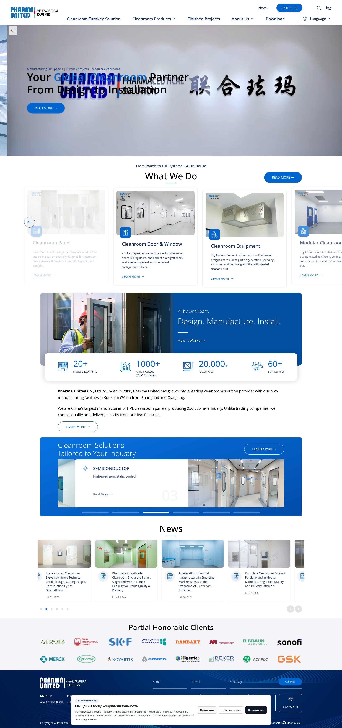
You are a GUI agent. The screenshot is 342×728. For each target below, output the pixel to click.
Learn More (57, 275)
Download (275, 18)
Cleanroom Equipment (155, 23)
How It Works (189, 340)
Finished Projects (204, 18)
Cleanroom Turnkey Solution (94, 18)
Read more (36, 108)
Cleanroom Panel (148, 24)
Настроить (207, 710)
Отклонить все (231, 710)
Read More (83, 494)
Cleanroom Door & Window (78, 243)
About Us (240, 18)
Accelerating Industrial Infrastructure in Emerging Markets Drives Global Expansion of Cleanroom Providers (141, 581)
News (263, 8)
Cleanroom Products (151, 18)
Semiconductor (94, 468)
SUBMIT (290, 682)
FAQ (239, 23)
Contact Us (289, 8)
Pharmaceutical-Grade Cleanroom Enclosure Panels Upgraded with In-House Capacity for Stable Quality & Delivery (76, 581)
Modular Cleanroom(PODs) (256, 243)
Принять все (256, 710)
